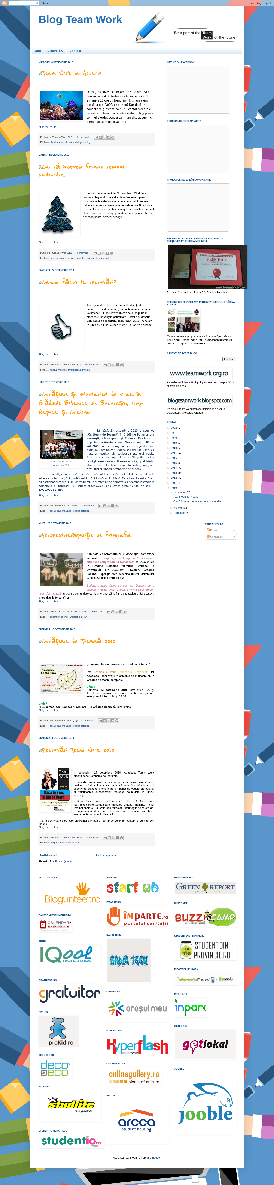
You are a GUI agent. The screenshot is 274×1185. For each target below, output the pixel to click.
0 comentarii (83, 137)
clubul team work (58, 142)
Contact (75, 50)
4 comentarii (87, 720)
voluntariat (73, 842)
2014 (174, 467)
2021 (174, 432)
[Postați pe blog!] (100, 137)
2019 (174, 443)
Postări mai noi (48, 855)
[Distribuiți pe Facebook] (108, 137)
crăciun (54, 258)
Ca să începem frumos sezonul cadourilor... (198, 501)
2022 (174, 427)
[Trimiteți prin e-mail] (96, 137)
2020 (174, 437)
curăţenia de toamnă (60, 510)
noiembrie (180, 507)
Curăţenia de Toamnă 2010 (78, 641)
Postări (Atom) (63, 861)
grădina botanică (80, 510)
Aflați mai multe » (48, 126)
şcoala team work (100, 258)
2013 (174, 472)
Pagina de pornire (106, 855)
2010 (174, 487)
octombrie (180, 512)
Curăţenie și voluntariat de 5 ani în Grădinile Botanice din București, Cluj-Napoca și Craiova (91, 403)
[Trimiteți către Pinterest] (112, 137)
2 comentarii (95, 611)
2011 (174, 482)
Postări (214, 530)
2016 (174, 457)
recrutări (62, 370)
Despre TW (55, 50)
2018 (174, 447)
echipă (53, 370)
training (86, 142)
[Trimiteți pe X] (104, 137)
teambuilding (75, 142)
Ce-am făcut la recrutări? (79, 282)
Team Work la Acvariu (72, 73)
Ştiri (38, 50)
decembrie (180, 492)
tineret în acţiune (80, 616)
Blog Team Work (80, 19)
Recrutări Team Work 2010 (78, 750)
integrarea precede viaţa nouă (74, 258)
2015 (174, 462)
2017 (174, 452)
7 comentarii (81, 253)
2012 (174, 477)
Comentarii (216, 536)
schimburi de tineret (60, 616)
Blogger (156, 1157)
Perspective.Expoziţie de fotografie (86, 535)
